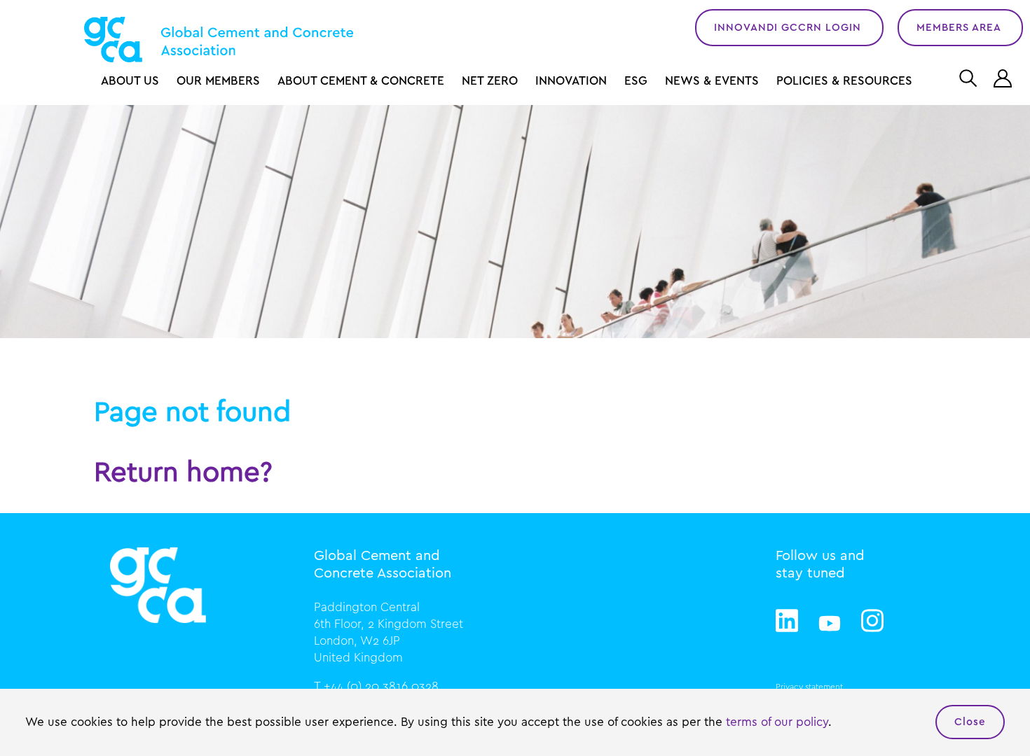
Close (970, 722)
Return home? (183, 472)
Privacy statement (809, 686)
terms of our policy (777, 722)
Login (1004, 78)
